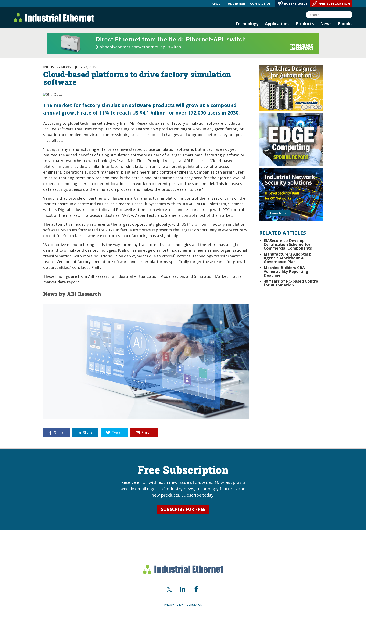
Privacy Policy (173, 604)
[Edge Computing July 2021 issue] (291, 138)
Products (305, 23)
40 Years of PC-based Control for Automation (291, 283)
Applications (277, 23)
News (326, 23)
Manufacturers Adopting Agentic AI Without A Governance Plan (287, 257)
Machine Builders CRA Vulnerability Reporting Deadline (286, 271)
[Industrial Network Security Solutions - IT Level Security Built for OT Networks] (291, 193)
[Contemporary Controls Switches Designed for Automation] (291, 87)
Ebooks (345, 23)
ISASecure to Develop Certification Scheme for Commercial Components (288, 244)
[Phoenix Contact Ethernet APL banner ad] (183, 42)
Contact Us (194, 604)
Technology (247, 23)
